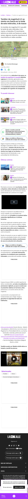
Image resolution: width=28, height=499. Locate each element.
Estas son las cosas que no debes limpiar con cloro (18, 101)
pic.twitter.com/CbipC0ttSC (17, 338)
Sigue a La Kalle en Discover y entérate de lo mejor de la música (15, 138)
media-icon (14, 496)
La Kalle (3, 15)
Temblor (5, 373)
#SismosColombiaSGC (7, 327)
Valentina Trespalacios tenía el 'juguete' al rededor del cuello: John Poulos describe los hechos (18, 111)
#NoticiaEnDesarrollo (21, 336)
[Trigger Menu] (2, 2)
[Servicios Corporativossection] (25, 467)
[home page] (14, 437)
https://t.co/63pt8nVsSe (8, 336)
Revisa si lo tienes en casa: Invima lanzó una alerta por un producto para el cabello (18, 179)
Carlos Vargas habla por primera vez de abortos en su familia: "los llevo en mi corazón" (18, 121)
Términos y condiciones (12, 476)
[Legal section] (25, 471)
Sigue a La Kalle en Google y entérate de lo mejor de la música (15, 245)
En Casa (12, 98)
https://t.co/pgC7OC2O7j (17, 334)
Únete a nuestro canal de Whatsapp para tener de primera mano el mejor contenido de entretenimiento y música (15, 132)
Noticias (8, 15)
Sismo (13, 373)
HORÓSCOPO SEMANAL (14, 5)
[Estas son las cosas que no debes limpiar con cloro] (5, 101)
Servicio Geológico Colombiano (11, 377)
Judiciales (12, 107)
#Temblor (6, 338)
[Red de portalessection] (25, 463)
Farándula (12, 117)
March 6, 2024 (14, 342)
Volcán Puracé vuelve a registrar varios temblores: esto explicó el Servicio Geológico (17, 169)
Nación (12, 165)
